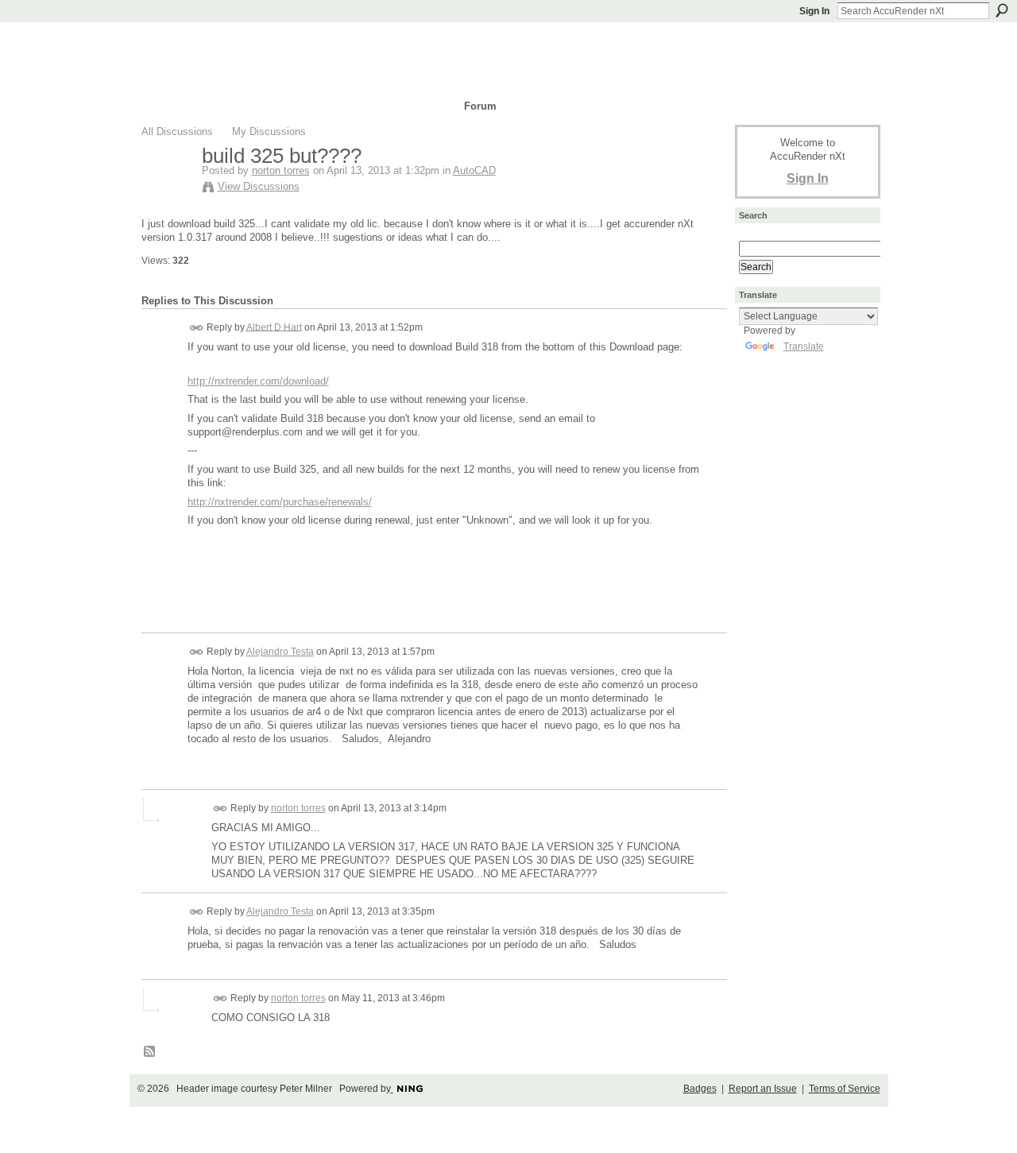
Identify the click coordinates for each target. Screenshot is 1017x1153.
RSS (150, 1052)
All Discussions (177, 131)
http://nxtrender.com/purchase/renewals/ (280, 502)
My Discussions (269, 131)
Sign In (814, 11)
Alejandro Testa (280, 651)
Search (1002, 10)
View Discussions (259, 186)
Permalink (196, 327)
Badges (700, 1088)
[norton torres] (166, 189)
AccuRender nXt (236, 44)
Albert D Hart (274, 326)
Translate (803, 346)
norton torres (281, 170)
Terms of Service (844, 1088)
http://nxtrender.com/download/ (258, 381)
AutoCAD (474, 170)
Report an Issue (763, 1088)
